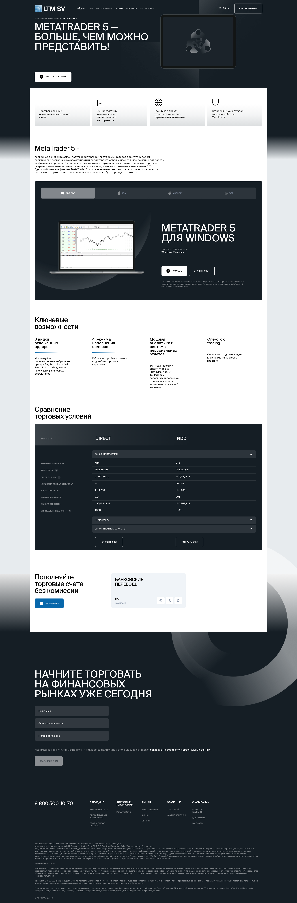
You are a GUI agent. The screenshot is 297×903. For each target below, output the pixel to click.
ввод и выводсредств (97, 824)
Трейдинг (97, 802)
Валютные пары (150, 810)
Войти (226, 8)
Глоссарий (173, 810)
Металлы (146, 821)
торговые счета (99, 810)
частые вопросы (176, 815)
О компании (147, 8)
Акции (145, 815)
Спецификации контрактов (98, 816)
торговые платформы (100, 8)
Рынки (119, 8)
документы (198, 818)
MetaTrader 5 (123, 812)
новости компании (197, 811)
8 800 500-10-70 (54, 803)
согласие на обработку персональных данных (180, 749)
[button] (248, 8)
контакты (197, 823)
